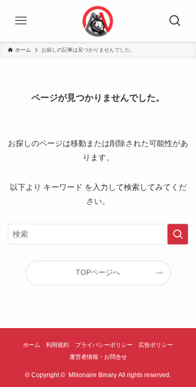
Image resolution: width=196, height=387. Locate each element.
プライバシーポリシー (104, 345)
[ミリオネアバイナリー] (98, 21)
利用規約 (57, 345)
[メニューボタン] (21, 21)
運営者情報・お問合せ (98, 357)
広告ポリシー (156, 345)
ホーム (31, 345)
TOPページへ (98, 272)
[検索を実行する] (177, 234)
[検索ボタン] (175, 21)
